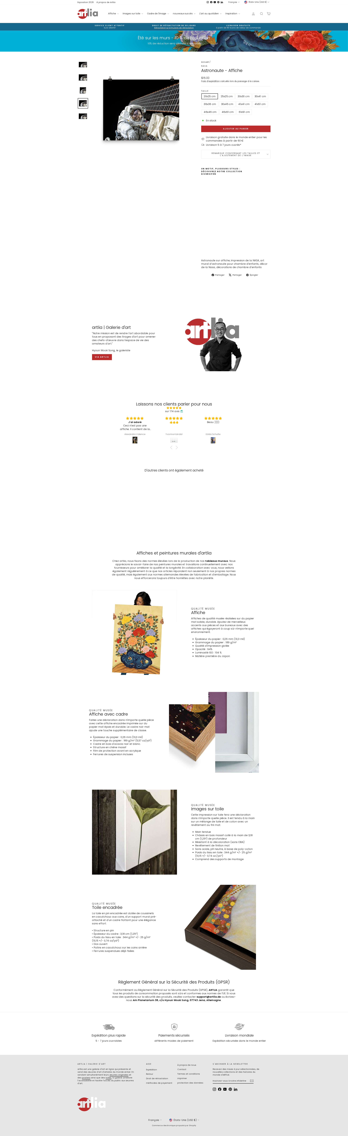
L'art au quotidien (209, 13)
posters (86, 1077)
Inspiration (232, 13)
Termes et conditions (188, 1073)
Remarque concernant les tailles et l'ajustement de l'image (236, 154)
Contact (181, 1069)
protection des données (190, 1082)
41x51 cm (260, 104)
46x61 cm (228, 112)
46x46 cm (210, 112)
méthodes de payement (159, 1082)
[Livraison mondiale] (239, 1026)
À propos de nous (186, 1065)
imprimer (182, 1078)
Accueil (205, 61)
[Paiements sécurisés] (174, 1026)
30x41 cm (260, 96)
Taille (205, 91)
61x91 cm (244, 112)
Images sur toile (132, 13)
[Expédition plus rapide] (108, 1026)
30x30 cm (243, 96)
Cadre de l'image (157, 13)
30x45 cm (227, 104)
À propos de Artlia (106, 2)
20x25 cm (210, 96)
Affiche (112, 13)
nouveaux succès (183, 13)
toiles (108, 1077)
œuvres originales (118, 1074)
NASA (204, 66)
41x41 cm (243, 104)
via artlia (102, 357)
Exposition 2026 (85, 2)
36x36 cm (210, 104)
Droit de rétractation (157, 1078)
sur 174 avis (172, 411)
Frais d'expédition (210, 81)
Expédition (151, 1069)
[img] (174, 408)
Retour (149, 1074)
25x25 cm (227, 96)
